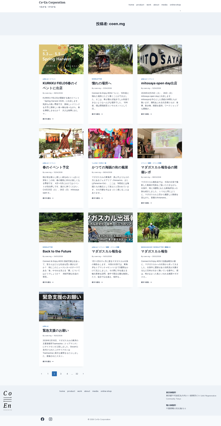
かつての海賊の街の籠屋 (110, 167)
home (131, 4)
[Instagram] (50, 419)
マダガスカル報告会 (107, 251)
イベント (53, 79)
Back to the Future (57, 251)
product (140, 4)
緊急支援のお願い (56, 330)
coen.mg (48, 93)
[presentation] (61, 59)
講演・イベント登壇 (154, 163)
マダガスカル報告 (154, 251)
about (156, 4)
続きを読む (48, 119)
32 (77, 374)
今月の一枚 (102, 163)
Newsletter (97, 79)
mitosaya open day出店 (159, 83)
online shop (175, 4)
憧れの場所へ (102, 83)
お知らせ (45, 79)
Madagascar (146, 247)
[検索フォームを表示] (180, 10)
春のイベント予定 (56, 167)
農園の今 (168, 247)
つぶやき (95, 163)
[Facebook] (42, 419)
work (149, 4)
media (164, 4)
